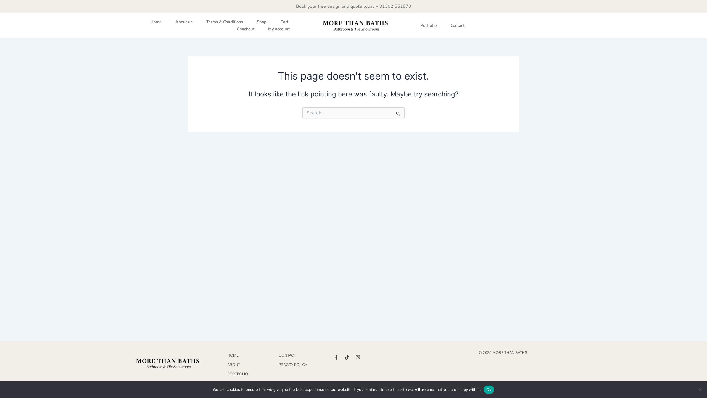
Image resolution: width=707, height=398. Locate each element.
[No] (700, 389)
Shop (262, 22)
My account (279, 29)
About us (183, 22)
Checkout (245, 29)
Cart (284, 22)
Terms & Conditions (224, 22)
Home (156, 22)
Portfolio (428, 25)
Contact (457, 25)
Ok (488, 389)
